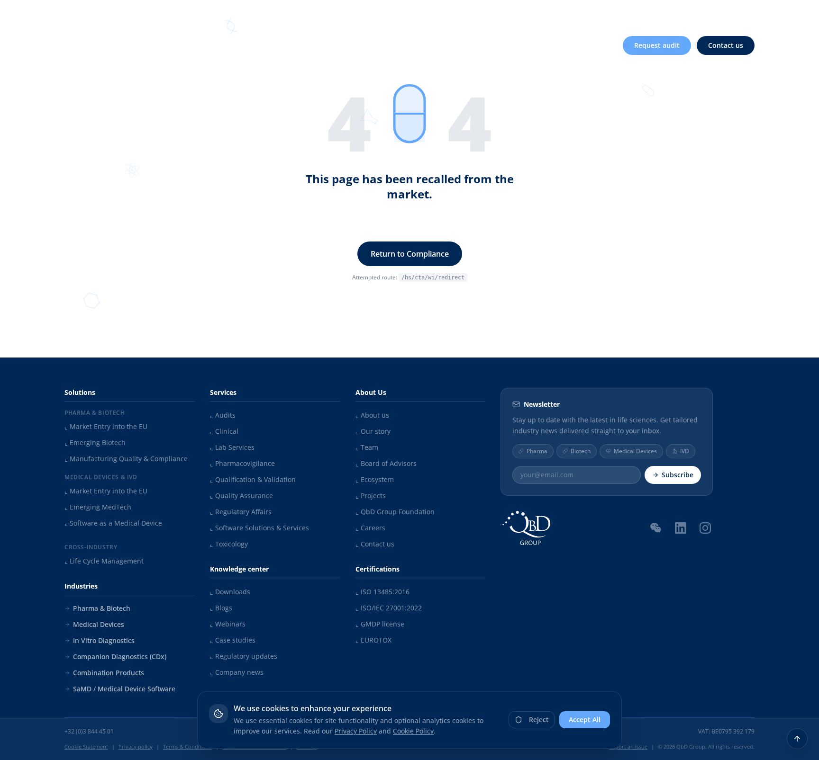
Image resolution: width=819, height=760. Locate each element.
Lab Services (232, 447)
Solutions (295, 45)
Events (642, 13)
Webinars (228, 623)
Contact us (725, 45)
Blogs (221, 607)
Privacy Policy (356, 730)
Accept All (585, 719)
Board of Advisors (386, 463)
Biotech (581, 451)
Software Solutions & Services (259, 527)
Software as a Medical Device (113, 523)
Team (366, 447)
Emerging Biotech (95, 442)
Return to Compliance (410, 254)
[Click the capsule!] (409, 114)
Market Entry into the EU (105, 426)
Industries (419, 45)
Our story (373, 431)
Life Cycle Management (104, 560)
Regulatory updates (243, 656)
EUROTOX (373, 639)
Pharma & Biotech (101, 608)
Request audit (657, 45)
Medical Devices (98, 624)
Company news (237, 672)
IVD (684, 451)
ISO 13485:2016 (382, 591)
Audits (223, 415)
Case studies (232, 639)
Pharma (537, 451)
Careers (681, 13)
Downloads (230, 591)
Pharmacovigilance (242, 463)
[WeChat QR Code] (656, 527)
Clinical (224, 431)
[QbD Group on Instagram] (705, 527)
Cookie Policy (413, 730)
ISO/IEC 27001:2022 (388, 607)
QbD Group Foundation (395, 511)
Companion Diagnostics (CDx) (119, 656)
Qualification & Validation (253, 479)
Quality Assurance (241, 495)
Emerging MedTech (97, 506)
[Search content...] (712, 13)
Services (357, 45)
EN (742, 12)
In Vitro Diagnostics (104, 640)
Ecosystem (374, 479)
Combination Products (108, 672)
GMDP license (379, 623)
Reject (538, 719)
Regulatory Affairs (241, 511)
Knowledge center (578, 13)
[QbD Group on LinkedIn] (680, 527)
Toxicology (229, 543)
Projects (370, 495)
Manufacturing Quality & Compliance (126, 458)
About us (509, 13)
